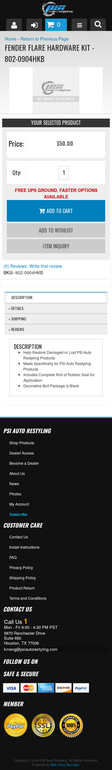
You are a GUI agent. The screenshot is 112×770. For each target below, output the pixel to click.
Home (10, 39)
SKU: (9, 272)
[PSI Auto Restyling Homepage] (56, 9)
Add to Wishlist (56, 230)
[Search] (98, 25)
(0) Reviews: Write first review (32, 266)
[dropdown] (79, 25)
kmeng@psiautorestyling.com (31, 649)
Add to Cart (60, 211)
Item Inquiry (56, 246)
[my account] (14, 25)
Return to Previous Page (45, 39)
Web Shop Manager (64, 765)
